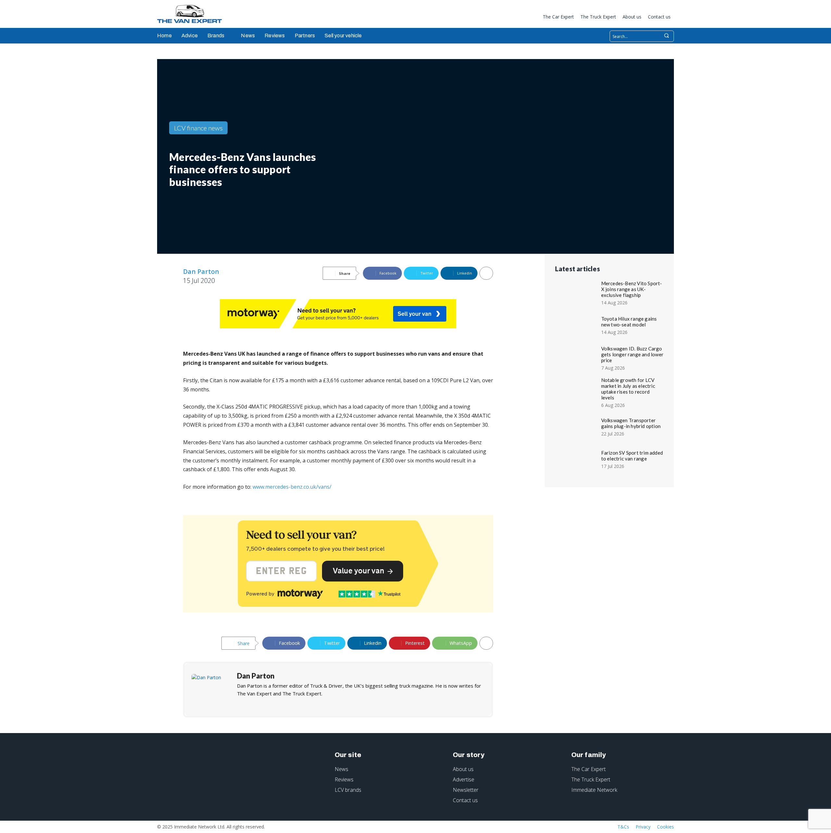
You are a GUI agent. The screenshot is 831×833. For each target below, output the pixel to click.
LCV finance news (198, 128)
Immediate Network (594, 789)
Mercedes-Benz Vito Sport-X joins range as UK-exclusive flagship (631, 289)
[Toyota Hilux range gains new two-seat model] (577, 325)
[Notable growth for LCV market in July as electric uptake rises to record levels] (577, 390)
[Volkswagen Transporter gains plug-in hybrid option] (577, 426)
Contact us (465, 800)
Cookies (665, 827)
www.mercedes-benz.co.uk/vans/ (292, 486)
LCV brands (348, 789)
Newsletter (465, 789)
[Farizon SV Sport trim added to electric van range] (577, 459)
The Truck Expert (590, 779)
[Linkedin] (521, 17)
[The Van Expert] (193, 14)
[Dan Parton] (211, 689)
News (341, 769)
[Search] (666, 36)
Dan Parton (201, 271)
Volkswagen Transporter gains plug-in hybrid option (631, 423)
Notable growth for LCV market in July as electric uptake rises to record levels (628, 388)
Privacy (643, 827)
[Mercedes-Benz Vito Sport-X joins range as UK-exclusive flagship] (577, 292)
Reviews (344, 779)
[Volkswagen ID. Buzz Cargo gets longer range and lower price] (577, 357)
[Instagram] (510, 17)
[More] (486, 273)
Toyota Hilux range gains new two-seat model (629, 321)
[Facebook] (499, 17)
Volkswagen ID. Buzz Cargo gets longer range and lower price (632, 354)
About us (463, 769)
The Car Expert (588, 769)
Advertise (463, 779)
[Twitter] (531, 17)
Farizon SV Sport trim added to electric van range (632, 455)
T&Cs (623, 827)
